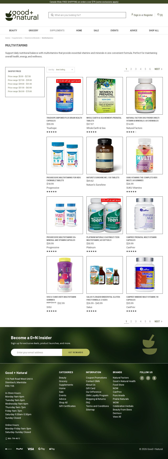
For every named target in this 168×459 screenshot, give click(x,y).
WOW (116, 402)
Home (79, 30)
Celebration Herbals (123, 406)
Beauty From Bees (122, 409)
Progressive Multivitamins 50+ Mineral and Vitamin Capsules (61, 238)
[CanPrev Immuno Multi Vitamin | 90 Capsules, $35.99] (144, 275)
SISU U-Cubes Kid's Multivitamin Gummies (61, 298)
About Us (90, 384)
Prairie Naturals (121, 399)
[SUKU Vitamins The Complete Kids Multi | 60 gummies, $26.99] (144, 155)
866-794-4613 (14, 438)
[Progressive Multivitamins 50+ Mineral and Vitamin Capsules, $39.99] (64, 215)
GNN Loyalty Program (97, 395)
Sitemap (90, 409)
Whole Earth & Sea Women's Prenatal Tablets (104, 119)
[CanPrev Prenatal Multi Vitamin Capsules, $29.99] (144, 215)
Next (157, 69)
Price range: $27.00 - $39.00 (20, 80)
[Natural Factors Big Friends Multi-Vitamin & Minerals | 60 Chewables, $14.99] (144, 96)
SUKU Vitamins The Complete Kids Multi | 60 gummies (141, 179)
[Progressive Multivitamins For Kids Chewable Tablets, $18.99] (64, 155)
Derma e (117, 413)
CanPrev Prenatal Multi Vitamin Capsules (141, 238)
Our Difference (93, 391)
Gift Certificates (67, 406)
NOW (115, 388)
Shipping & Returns (96, 399)
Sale (96, 30)
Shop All (154, 30)
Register (148, 15)
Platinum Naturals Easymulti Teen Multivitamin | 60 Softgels (102, 238)
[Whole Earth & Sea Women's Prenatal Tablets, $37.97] (104, 96)
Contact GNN (93, 381)
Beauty (13, 30)
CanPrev (117, 391)
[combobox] (87, 15)
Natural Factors (121, 377)
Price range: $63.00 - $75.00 (20, 91)
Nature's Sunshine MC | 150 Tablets (102, 177)
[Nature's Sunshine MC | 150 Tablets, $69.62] (104, 155)
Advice (133, 30)
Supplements (57, 30)
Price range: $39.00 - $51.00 (20, 84)
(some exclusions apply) (107, 2)
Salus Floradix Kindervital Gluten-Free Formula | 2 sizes (103, 298)
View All (117, 416)
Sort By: (51, 70)
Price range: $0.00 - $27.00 (19, 76)
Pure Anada (119, 395)
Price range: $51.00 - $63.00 (20, 88)
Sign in (137, 15)
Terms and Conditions (97, 406)
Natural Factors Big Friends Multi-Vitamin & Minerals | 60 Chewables (143, 119)
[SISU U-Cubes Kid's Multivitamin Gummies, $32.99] (64, 275)
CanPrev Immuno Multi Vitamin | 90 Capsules (142, 298)
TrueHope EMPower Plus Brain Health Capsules (64, 119)
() (161, 15)
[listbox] (65, 69)
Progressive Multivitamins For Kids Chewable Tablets (64, 179)
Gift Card (90, 388)
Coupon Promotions (96, 377)
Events (114, 30)
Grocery (33, 30)
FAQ (88, 402)
